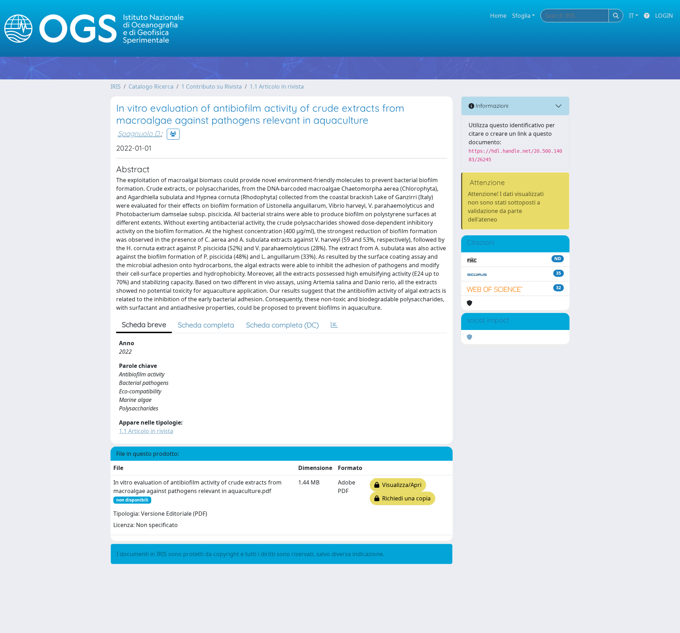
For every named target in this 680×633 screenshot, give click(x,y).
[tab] (334, 325)
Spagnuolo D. (139, 133)
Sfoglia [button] (521, 15)
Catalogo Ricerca (151, 86)
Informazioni (491, 105)
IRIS (115, 86)
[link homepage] (97, 28)
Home (498, 15)
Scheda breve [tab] (144, 324)
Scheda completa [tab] (206, 324)
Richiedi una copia (405, 498)
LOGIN (664, 15)
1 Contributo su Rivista (211, 86)
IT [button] (631, 15)
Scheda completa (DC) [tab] (282, 324)
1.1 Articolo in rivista (277, 86)
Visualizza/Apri (400, 485)
